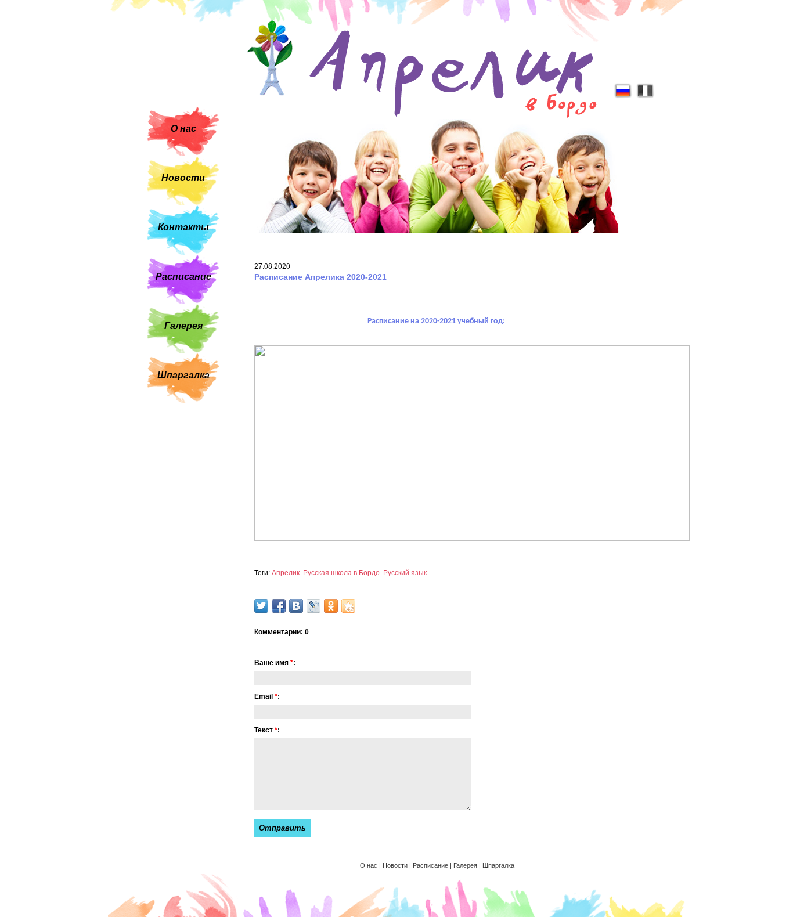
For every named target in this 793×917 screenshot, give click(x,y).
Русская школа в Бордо (341, 573)
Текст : (267, 730)
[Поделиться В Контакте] (296, 606)
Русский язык (405, 573)
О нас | (371, 865)
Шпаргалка (183, 375)
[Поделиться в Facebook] (279, 606)
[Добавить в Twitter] (261, 606)
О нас (183, 128)
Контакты (183, 227)
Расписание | (433, 865)
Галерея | (467, 865)
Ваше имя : (274, 663)
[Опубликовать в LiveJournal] (313, 606)
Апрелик (286, 573)
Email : (267, 696)
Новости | (398, 865)
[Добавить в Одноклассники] (331, 606)
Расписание (183, 276)
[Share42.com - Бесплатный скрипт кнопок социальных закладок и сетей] (348, 606)
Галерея (183, 326)
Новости (183, 178)
